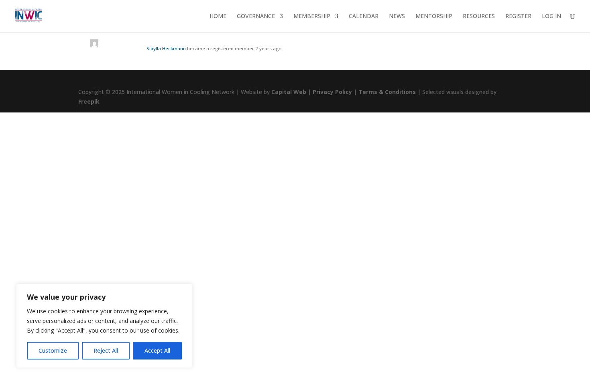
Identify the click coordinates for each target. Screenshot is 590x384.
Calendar (363, 16)
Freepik (89, 101)
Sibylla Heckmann (166, 48)
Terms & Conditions (387, 92)
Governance (256, 16)
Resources (479, 16)
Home (218, 16)
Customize (53, 350)
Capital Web (288, 92)
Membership (311, 16)
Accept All (157, 350)
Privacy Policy (332, 92)
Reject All (106, 350)
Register (518, 16)
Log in (551, 16)
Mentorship (433, 16)
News (397, 16)
